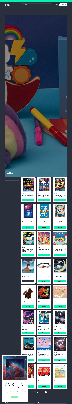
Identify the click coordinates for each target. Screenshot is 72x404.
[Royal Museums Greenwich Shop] (10, 5)
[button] (63, 4)
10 (51, 392)
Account (56, 4)
